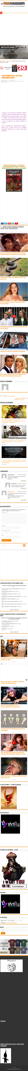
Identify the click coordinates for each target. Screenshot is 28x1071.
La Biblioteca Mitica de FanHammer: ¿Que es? (20, 398)
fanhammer (5, 80)
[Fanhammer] (14, 4)
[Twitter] (15, 1067)
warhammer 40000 (12, 81)
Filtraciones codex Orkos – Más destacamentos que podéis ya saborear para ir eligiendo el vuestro (14, 441)
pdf (6, 228)
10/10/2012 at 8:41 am (22, 483)
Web (3, 535)
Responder (23, 480)
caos (5, 226)
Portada (3, 61)
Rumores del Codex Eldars (9, 396)
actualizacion (8, 61)
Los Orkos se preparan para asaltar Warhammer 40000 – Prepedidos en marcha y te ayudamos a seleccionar (13, 421)
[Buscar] (24, 545)
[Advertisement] (14, 29)
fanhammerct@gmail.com (11, 922)
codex (9, 226)
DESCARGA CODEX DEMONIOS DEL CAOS (14, 166)
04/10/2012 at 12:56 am (21, 491)
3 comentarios (21, 81)
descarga (21, 226)
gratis (2, 228)
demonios (15, 226)
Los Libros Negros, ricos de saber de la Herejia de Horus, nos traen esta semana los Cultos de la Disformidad (14, 461)
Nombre (4, 525)
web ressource (11, 491)
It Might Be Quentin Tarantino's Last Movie (12, 351)
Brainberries (14, 256)
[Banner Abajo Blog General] (14, 946)
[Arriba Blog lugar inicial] (14, 51)
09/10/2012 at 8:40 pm (22, 474)
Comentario (4, 512)
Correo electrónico (6, 530)
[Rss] (12, 1067)
